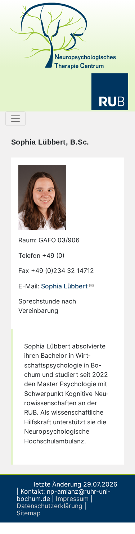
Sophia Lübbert (64, 286)
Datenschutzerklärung (49, 506)
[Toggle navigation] (15, 118)
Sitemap (29, 513)
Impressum (72, 498)
